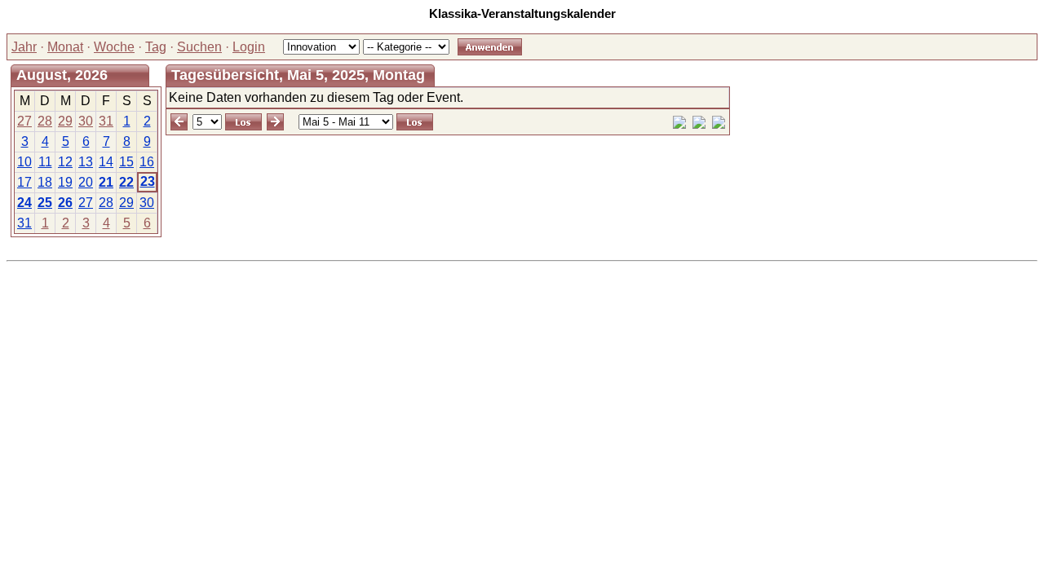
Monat (65, 47)
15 (126, 162)
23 (147, 181)
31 (106, 121)
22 (126, 182)
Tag (155, 47)
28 (45, 121)
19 (65, 182)
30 (85, 121)
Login (248, 47)
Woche (114, 47)
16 (146, 162)
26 (65, 203)
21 (106, 182)
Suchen (199, 47)
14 (106, 162)
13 (85, 162)
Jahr (24, 47)
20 (85, 182)
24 (24, 203)
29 (65, 121)
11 (45, 162)
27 (24, 121)
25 (45, 203)
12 (65, 162)
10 (24, 162)
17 (24, 182)
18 (45, 182)
